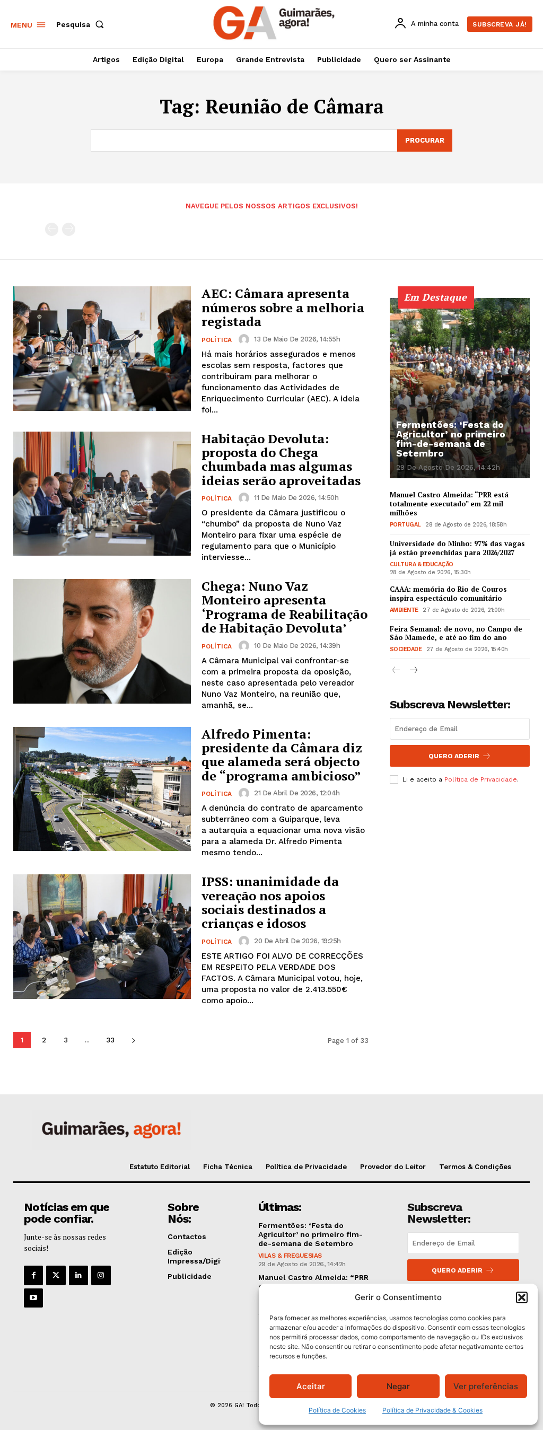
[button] (521, 1297)
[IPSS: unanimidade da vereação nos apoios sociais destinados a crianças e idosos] (102, 936)
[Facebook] (33, 1275)
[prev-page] (51, 229)
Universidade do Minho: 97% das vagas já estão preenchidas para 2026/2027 (457, 548)
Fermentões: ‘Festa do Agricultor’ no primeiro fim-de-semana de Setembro (450, 439)
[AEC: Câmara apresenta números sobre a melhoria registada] (102, 348)
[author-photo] (245, 339)
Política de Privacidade (480, 779)
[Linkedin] (78, 1275)
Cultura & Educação (421, 564)
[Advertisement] (466, 868)
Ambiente (404, 610)
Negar (398, 1386)
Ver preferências (485, 1386)
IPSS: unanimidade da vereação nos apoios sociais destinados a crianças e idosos (270, 902)
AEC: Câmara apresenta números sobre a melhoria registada (283, 307)
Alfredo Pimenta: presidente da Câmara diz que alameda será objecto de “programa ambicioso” (282, 754)
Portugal (405, 524)
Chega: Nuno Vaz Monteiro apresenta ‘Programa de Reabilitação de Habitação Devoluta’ (284, 606)
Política (217, 340)
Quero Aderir (453, 756)
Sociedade (406, 649)
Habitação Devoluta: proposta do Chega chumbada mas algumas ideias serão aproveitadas (281, 459)
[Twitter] (55, 1275)
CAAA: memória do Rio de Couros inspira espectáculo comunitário (448, 593)
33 (110, 1040)
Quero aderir (457, 1270)
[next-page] (133, 1040)
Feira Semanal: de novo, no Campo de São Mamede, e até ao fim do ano (456, 633)
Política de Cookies (337, 1410)
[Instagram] (100, 1275)
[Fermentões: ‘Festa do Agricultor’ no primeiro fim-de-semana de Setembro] (460, 388)
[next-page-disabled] (68, 229)
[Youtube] (33, 1298)
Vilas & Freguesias (290, 1255)
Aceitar (310, 1386)
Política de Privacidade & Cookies (432, 1410)
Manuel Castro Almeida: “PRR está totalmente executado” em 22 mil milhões (449, 503)
